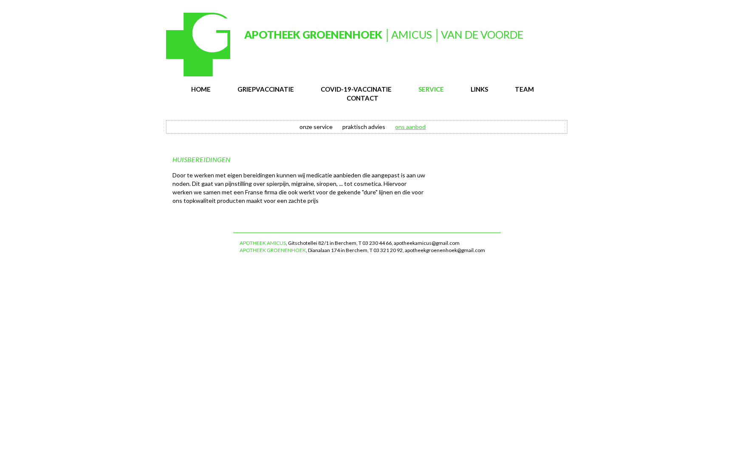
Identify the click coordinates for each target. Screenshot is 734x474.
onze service (316, 126)
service (431, 89)
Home (201, 89)
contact (362, 98)
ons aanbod (410, 126)
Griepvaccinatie (265, 89)
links (479, 89)
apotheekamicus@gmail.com (427, 243)
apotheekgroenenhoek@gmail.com (445, 250)
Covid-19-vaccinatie (356, 89)
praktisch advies (363, 126)
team (524, 89)
